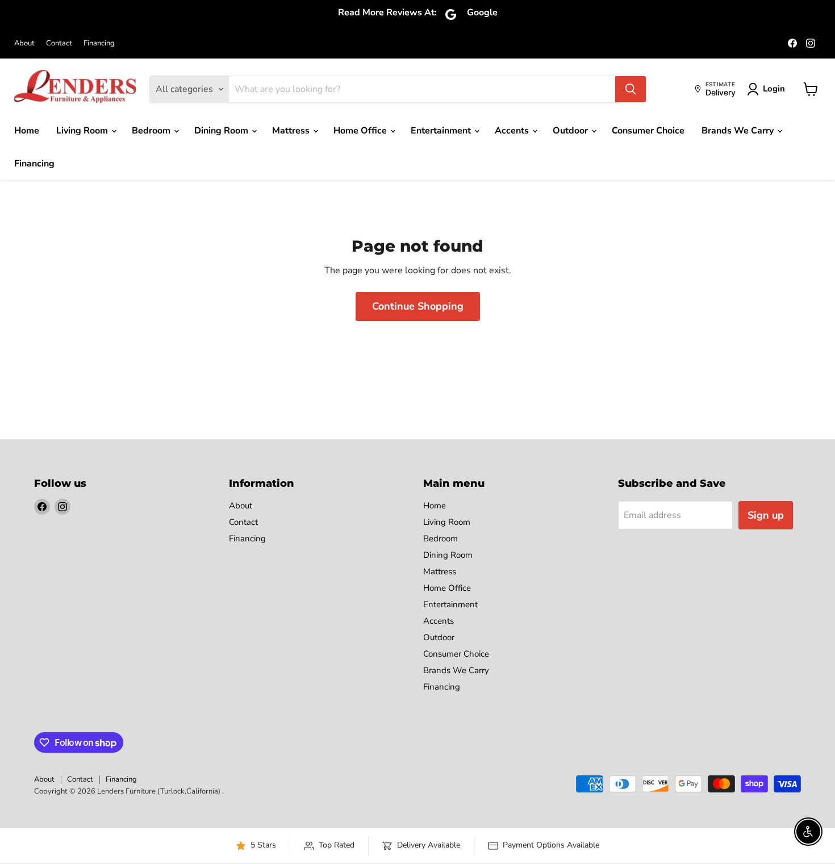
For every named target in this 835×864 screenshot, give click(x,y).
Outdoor (571, 130)
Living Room (83, 130)
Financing (99, 43)
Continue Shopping (418, 306)
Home (26, 130)
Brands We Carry (739, 130)
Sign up (766, 515)
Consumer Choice (648, 130)
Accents (513, 130)
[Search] (630, 89)
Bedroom (152, 130)
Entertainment (442, 130)
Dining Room (222, 130)
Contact (59, 43)
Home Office (361, 130)
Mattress (292, 130)
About (24, 43)
